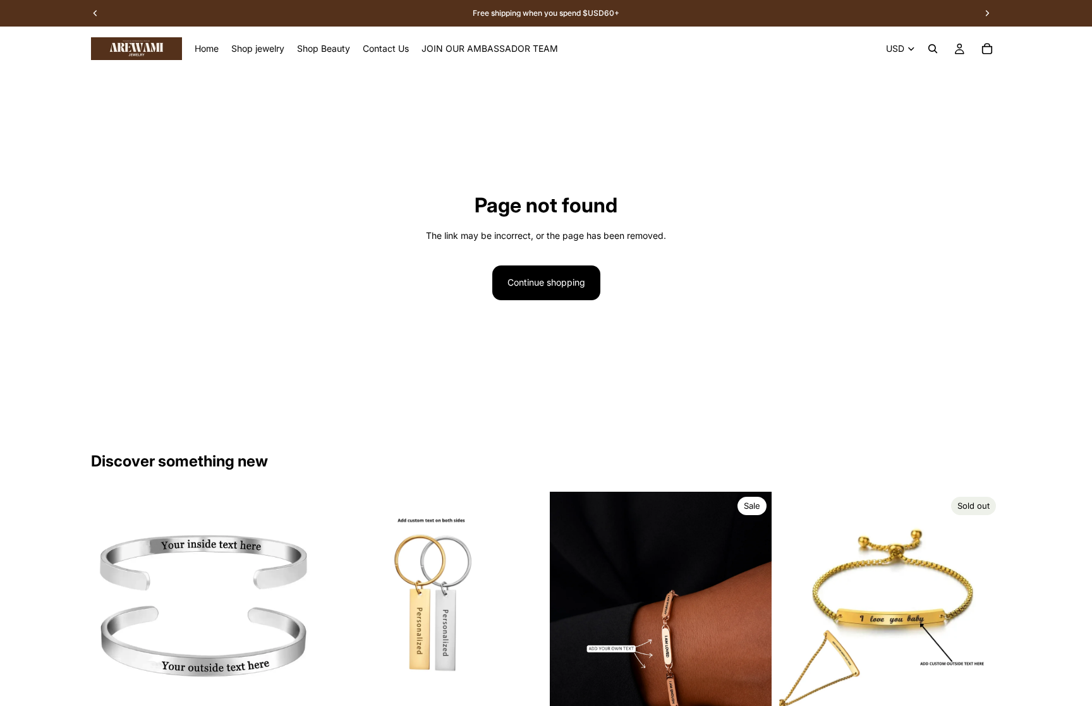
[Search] (933, 49)
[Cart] (987, 49)
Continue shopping (546, 282)
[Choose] (293, 694)
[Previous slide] (110, 602)
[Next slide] (294, 602)
